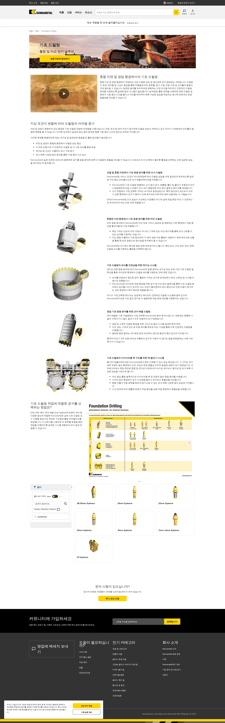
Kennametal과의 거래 (171, 664)
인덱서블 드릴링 (119, 690)
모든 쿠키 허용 (86, 706)
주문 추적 (83, 662)
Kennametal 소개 (169, 648)
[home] (40, 13)
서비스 (78, 12)
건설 (37, 31)
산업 (69, 12)
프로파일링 (117, 695)
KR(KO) (170, 3)
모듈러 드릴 (117, 654)
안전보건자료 (84, 672)
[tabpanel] (140, 441)
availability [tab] (42, 516)
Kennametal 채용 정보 (171, 654)
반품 (81, 667)
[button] (64, 93)
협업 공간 (55, 2)
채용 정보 (44, 2)
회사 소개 (33, 2)
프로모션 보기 (132, 22)
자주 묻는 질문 (85, 657)
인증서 (165, 674)
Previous (91, 442)
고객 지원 (83, 651)
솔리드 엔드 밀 (118, 680)
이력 (164, 659)
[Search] (176, 12)
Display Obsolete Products (45, 509)
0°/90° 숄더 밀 (118, 669)
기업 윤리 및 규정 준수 (171, 669)
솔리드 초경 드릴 (119, 659)
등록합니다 (172, 621)
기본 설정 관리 (86, 712)
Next (189, 442)
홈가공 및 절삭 (118, 685)
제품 (61, 12)
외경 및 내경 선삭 (120, 648)
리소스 (88, 12)
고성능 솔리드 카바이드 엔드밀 (125, 664)
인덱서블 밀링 (118, 674)
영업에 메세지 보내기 (186, 2)
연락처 (184, 13)
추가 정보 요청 (112, 598)
